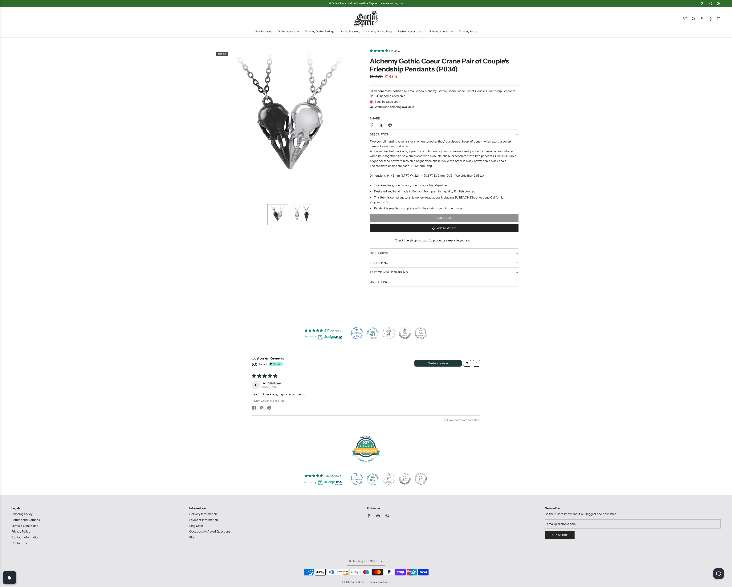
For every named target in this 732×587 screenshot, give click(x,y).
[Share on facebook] (254, 408)
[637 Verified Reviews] (366, 464)
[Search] (693, 18)
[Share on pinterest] (269, 408)
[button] (217, 125)
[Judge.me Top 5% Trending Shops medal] (421, 333)
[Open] (9, 577)
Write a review (438, 363)
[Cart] (718, 18)
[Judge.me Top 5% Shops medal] (405, 333)
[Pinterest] (718, 3)
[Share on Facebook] (372, 126)
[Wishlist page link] (685, 19)
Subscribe (559, 535)
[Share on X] (381, 126)
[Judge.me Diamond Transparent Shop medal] (357, 333)
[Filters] (467, 363)
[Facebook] (702, 3)
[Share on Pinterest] (390, 126)
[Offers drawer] (710, 18)
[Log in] (702, 18)
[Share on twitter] (261, 408)
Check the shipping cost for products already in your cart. (433, 240)
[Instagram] (710, 3)
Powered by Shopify (380, 582)
